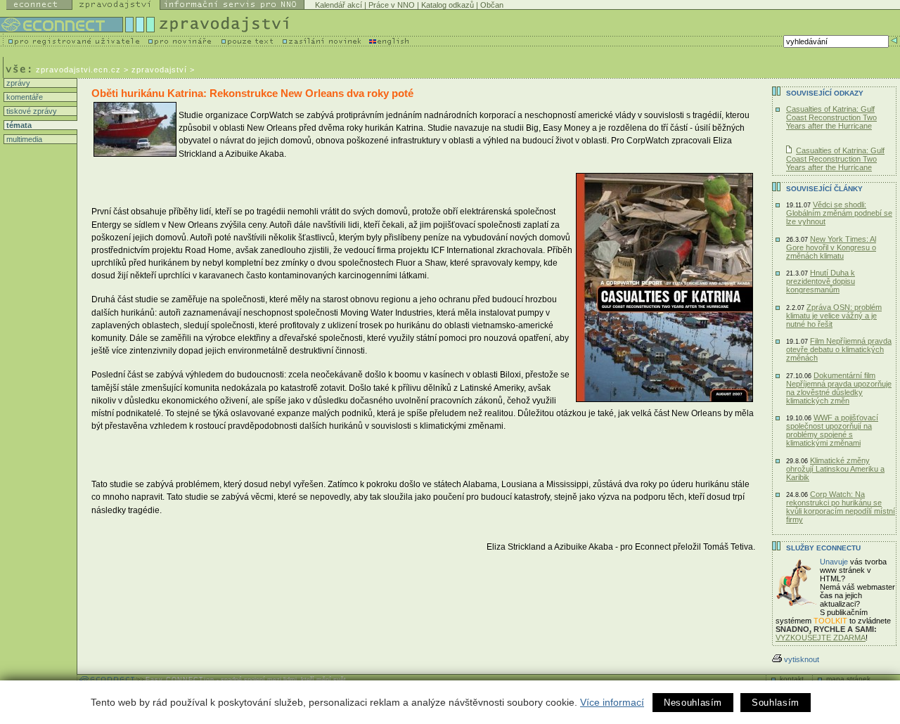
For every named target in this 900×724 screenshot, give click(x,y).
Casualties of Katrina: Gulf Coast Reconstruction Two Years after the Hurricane (831, 117)
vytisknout (801, 659)
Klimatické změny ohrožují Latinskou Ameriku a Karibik (835, 468)
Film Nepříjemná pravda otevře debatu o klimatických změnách (839, 349)
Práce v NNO (391, 5)
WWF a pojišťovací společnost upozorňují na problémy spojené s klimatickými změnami (832, 430)
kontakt (792, 679)
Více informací (612, 702)
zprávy (17, 83)
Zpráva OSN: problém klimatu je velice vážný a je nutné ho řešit (834, 315)
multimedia (23, 139)
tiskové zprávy (30, 111)
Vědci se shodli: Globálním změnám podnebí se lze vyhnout (839, 213)
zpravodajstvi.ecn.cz (78, 69)
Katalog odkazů (447, 5)
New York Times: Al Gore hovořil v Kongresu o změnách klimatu (831, 247)
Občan (491, 5)
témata (18, 125)
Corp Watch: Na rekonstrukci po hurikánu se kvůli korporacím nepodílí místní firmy (840, 507)
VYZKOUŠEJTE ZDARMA (821, 637)
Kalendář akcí (338, 5)
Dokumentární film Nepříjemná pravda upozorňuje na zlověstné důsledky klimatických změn (839, 388)
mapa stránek (848, 679)
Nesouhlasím (693, 702)
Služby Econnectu (823, 548)
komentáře (23, 97)
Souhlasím (775, 702)
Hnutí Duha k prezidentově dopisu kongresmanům (820, 281)
